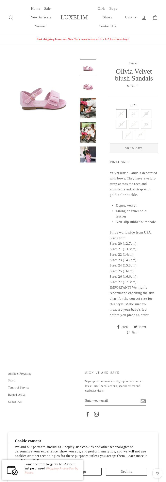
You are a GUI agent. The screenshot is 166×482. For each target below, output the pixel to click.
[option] (83, 39)
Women (41, 26)
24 (134, 124)
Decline (126, 472)
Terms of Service (18, 387)
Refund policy (17, 394)
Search (12, 380)
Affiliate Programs (19, 373)
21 (134, 114)
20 (121, 114)
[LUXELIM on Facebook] (87, 414)
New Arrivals (41, 17)
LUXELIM (74, 17)
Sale (47, 8)
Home (35, 8)
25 (146, 124)
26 (128, 135)
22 (146, 114)
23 (121, 124)
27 (140, 135)
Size (134, 105)
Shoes (107, 17)
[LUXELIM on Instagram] (96, 414)
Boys (113, 8)
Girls (101, 8)
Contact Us (107, 26)
